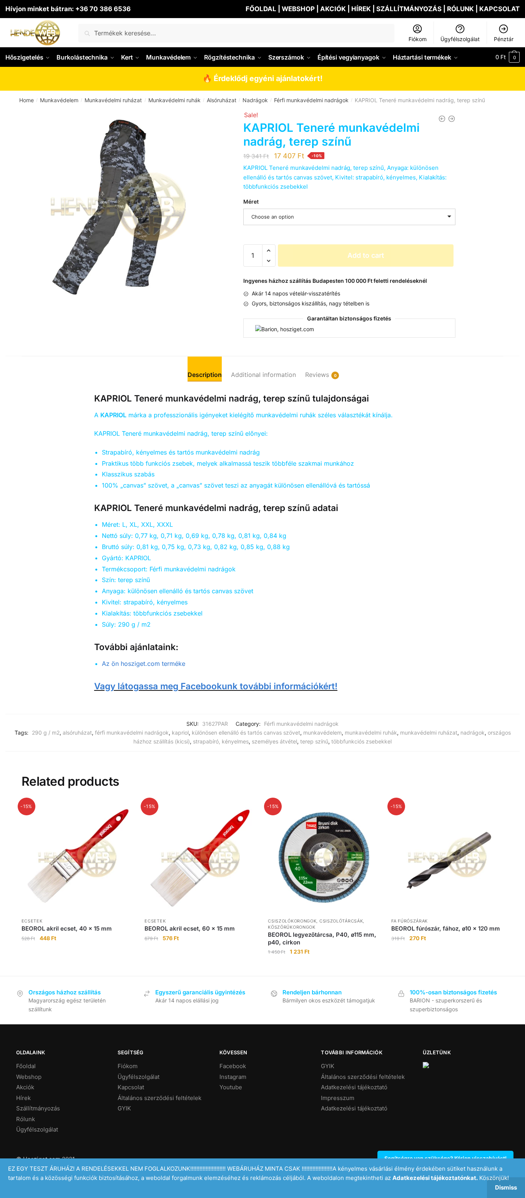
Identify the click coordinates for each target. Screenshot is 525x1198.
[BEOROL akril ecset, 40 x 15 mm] (77, 857)
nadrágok (472, 732)
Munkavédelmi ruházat (113, 100)
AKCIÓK (333, 9)
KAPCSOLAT (499, 9)
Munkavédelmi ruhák (174, 100)
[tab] (205, 369)
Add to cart (365, 255)
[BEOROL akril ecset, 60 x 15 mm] (200, 857)
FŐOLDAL (261, 9)
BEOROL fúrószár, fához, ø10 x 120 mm (445, 928)
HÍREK (361, 9)
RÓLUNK (460, 9)
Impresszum (337, 1098)
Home (26, 100)
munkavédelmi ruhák (371, 732)
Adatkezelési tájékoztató (354, 1087)
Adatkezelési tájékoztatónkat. (435, 1177)
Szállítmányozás (38, 1108)
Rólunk (25, 1119)
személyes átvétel (274, 741)
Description (205, 374)
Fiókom (418, 39)
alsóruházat (77, 732)
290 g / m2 (46, 732)
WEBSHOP (298, 9)
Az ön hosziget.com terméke (143, 663)
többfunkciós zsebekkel (361, 741)
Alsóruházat (221, 100)
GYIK (124, 1108)
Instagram (232, 1076)
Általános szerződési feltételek (159, 1098)
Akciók (25, 1087)
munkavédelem (322, 732)
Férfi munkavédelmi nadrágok (311, 100)
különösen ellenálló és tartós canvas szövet (246, 732)
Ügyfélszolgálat (460, 39)
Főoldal (26, 1066)
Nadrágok (255, 100)
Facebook (232, 1066)
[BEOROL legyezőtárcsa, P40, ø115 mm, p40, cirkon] (324, 857)
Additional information (263, 374)
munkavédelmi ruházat (428, 732)
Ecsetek (32, 921)
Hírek (23, 1098)
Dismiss (506, 1187)
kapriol (180, 732)
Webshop (29, 1076)
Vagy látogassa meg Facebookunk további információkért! (215, 686)
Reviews (317, 374)
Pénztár (503, 39)
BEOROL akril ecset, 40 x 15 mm (67, 928)
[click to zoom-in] (118, 206)
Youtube (230, 1087)
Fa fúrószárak (409, 921)
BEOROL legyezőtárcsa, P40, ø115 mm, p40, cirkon (322, 938)
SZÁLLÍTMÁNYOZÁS (409, 9)
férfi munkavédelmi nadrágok (132, 732)
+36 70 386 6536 (103, 9)
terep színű (314, 741)
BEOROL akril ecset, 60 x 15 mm (190, 928)
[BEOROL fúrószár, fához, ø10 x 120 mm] (447, 857)
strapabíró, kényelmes (221, 741)
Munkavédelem (59, 100)
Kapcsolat (131, 1087)
